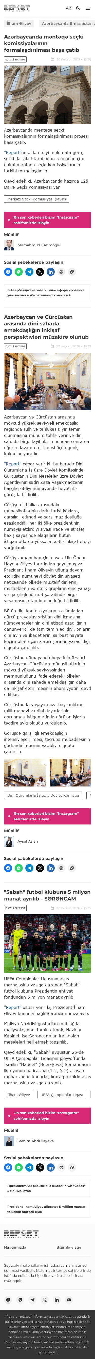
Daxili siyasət (15, 59)
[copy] (72, 272)
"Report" (12, 152)
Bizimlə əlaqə (68, 1247)
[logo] (17, 8)
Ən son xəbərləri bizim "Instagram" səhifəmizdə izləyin (46, 220)
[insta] (20, 1300)
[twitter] (40, 272)
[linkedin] (51, 272)
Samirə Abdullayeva (35, 1141)
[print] (61, 272)
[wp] (19, 272)
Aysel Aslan (27, 841)
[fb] (8, 272)
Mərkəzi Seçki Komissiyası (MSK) (36, 199)
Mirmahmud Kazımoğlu (39, 245)
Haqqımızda (15, 1247)
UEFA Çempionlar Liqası (62, 1095)
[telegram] (29, 272)
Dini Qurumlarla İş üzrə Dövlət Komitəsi (43, 795)
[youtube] (69, 1300)
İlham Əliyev (19, 23)
